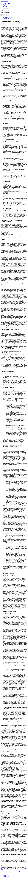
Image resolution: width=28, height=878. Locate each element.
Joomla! (2, 868)
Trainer (4, 4)
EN (7, 14)
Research (5, 6)
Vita (4, 5)
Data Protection (6, 876)
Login (2, 872)
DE (11, 17)
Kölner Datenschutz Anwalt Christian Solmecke (9, 863)
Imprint (4, 875)
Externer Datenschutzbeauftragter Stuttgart (8, 862)
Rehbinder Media (18, 871)
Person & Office (6, 3)
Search (2, 10)
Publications (5, 8)
